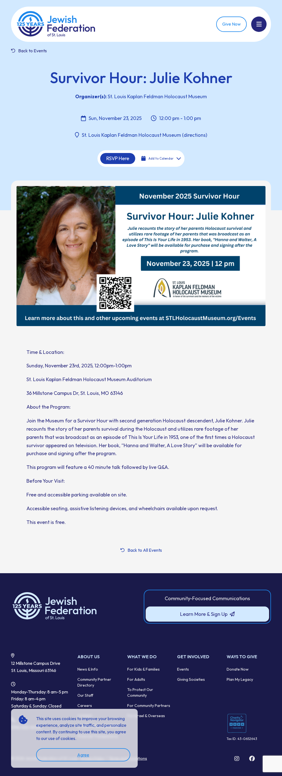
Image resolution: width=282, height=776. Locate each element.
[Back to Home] (74, 606)
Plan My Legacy (240, 679)
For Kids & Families (143, 669)
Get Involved (193, 656)
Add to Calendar (160, 158)
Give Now (231, 24)
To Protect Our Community (140, 692)
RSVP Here (117, 158)
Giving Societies (191, 679)
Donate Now (238, 669)
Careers (84, 705)
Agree (83, 755)
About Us (88, 656)
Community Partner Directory (94, 682)
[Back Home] (56, 24)
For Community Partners (148, 705)
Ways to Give (242, 656)
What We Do (142, 656)
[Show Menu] (259, 24)
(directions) (194, 135)
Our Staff (85, 695)
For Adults (136, 679)
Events (183, 669)
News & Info (87, 669)
